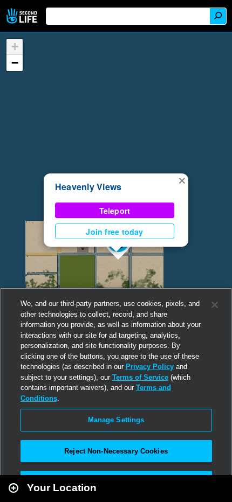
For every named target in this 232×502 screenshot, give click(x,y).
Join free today (114, 231)
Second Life (22, 16)
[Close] (215, 305)
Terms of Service (140, 377)
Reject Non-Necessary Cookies (116, 451)
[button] (181, 179)
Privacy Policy (150, 366)
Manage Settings (116, 420)
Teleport (115, 210)
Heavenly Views (88, 186)
